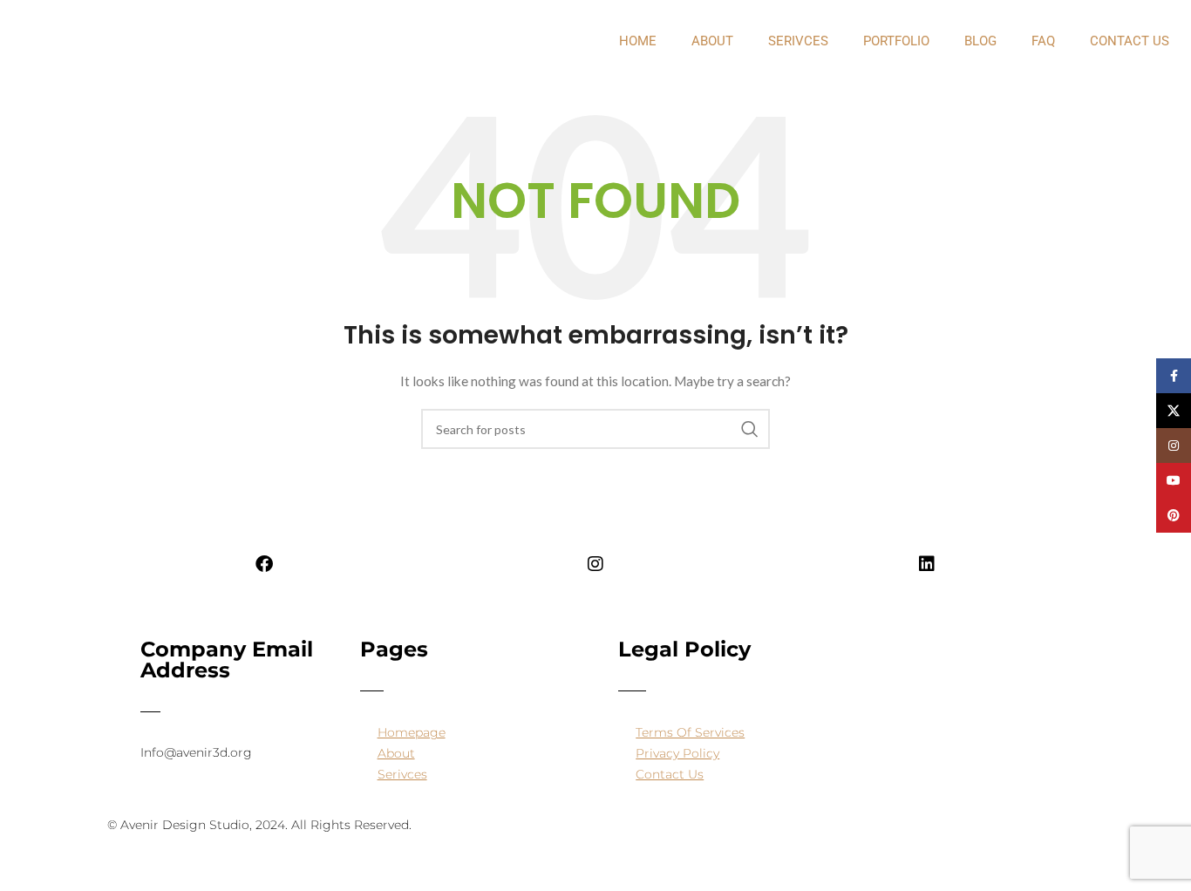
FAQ (1043, 41)
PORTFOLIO (896, 41)
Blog (980, 41)
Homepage (412, 732)
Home (638, 41)
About (396, 753)
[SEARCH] (750, 429)
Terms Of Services (690, 732)
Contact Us (1129, 41)
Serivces (798, 41)
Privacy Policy (677, 753)
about (712, 41)
